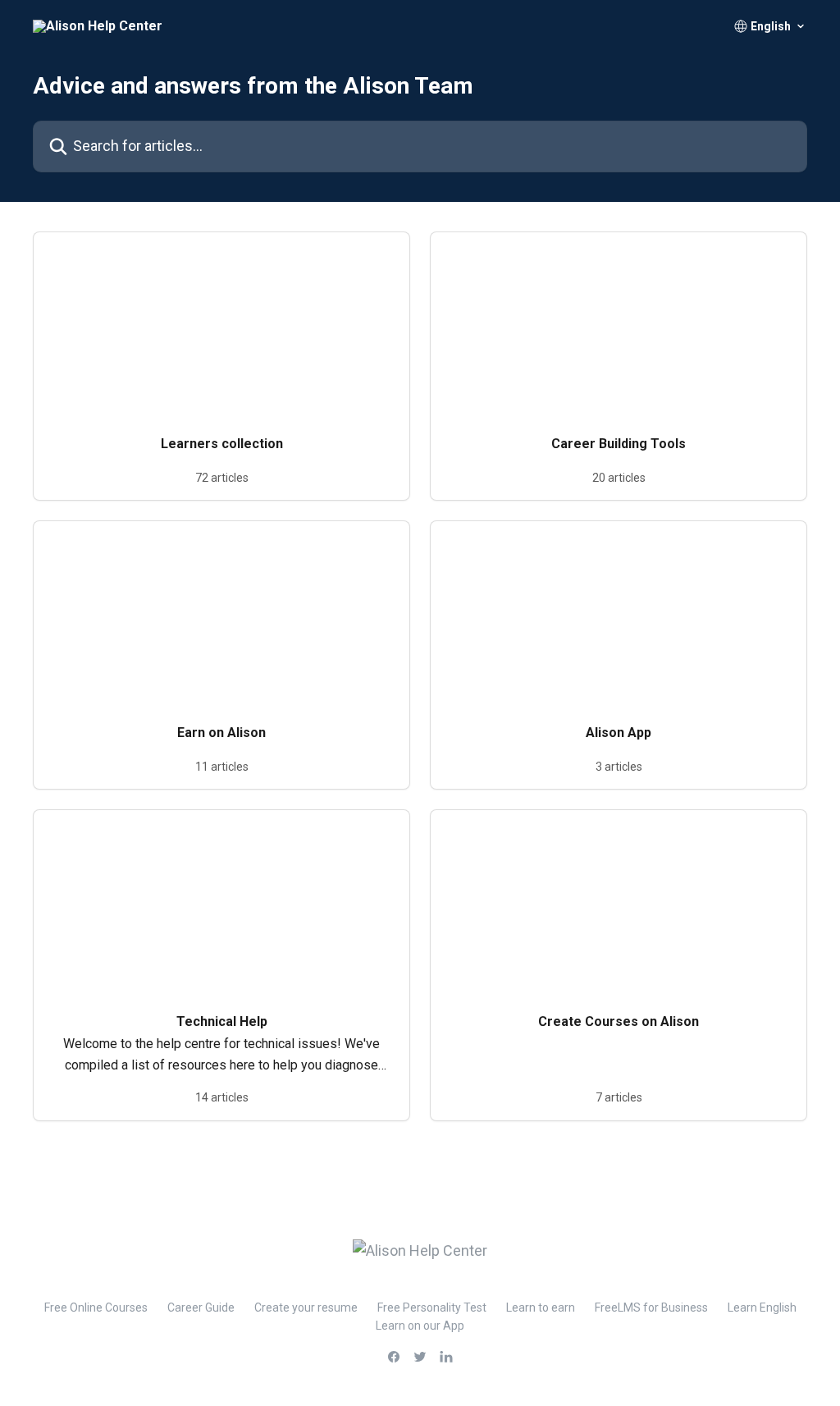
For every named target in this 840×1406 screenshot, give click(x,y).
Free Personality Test (431, 1307)
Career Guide (201, 1307)
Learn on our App (420, 1325)
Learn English (762, 1307)
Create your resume (306, 1307)
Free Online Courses (96, 1307)
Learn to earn (540, 1307)
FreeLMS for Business (651, 1307)
